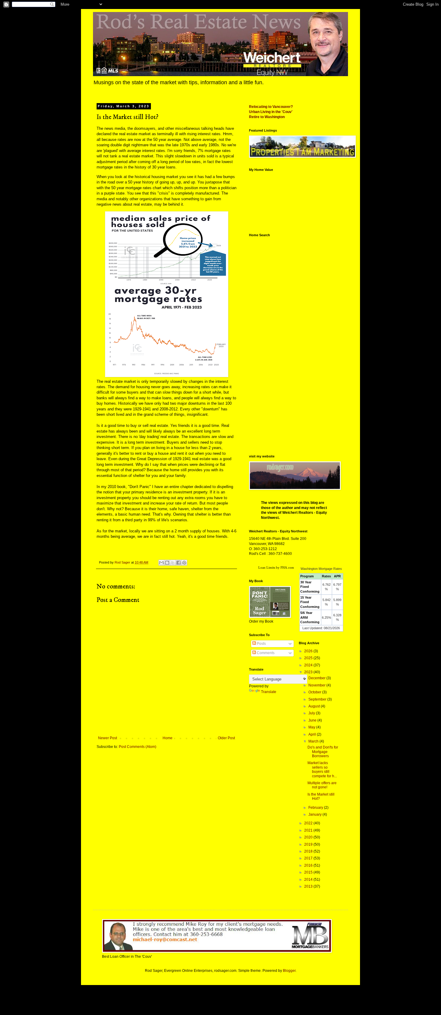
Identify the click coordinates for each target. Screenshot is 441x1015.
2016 (309, 865)
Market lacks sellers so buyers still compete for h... (322, 769)
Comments (265, 653)
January (315, 814)
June (312, 720)
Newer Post (107, 738)
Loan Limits (266, 567)
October (315, 692)
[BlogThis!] (167, 563)
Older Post (226, 738)
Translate (268, 692)
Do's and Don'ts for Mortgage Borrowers (323, 751)
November (317, 685)
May (312, 727)
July (312, 713)
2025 (309, 658)
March (314, 741)
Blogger (289, 971)
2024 (309, 665)
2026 (309, 651)
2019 (309, 844)
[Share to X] (173, 563)
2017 (309, 858)
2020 (309, 837)
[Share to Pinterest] (184, 563)
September (317, 699)
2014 (309, 879)
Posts (261, 643)
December (317, 678)
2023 (309, 672)
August (314, 706)
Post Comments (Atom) (137, 747)
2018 (309, 851)
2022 (309, 823)
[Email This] (161, 563)
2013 (309, 886)
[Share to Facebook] (179, 563)
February (316, 807)
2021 (309, 830)
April (312, 734)
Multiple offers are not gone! (322, 785)
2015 (309, 872)
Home (167, 738)
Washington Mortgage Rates (321, 568)
